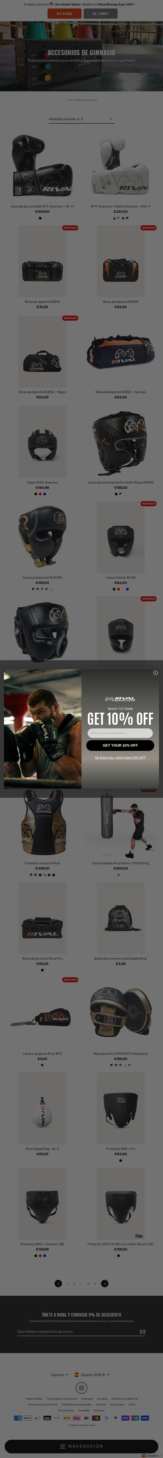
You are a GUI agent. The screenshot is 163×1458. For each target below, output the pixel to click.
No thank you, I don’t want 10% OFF (120, 757)
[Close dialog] (155, 673)
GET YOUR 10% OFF (120, 745)
